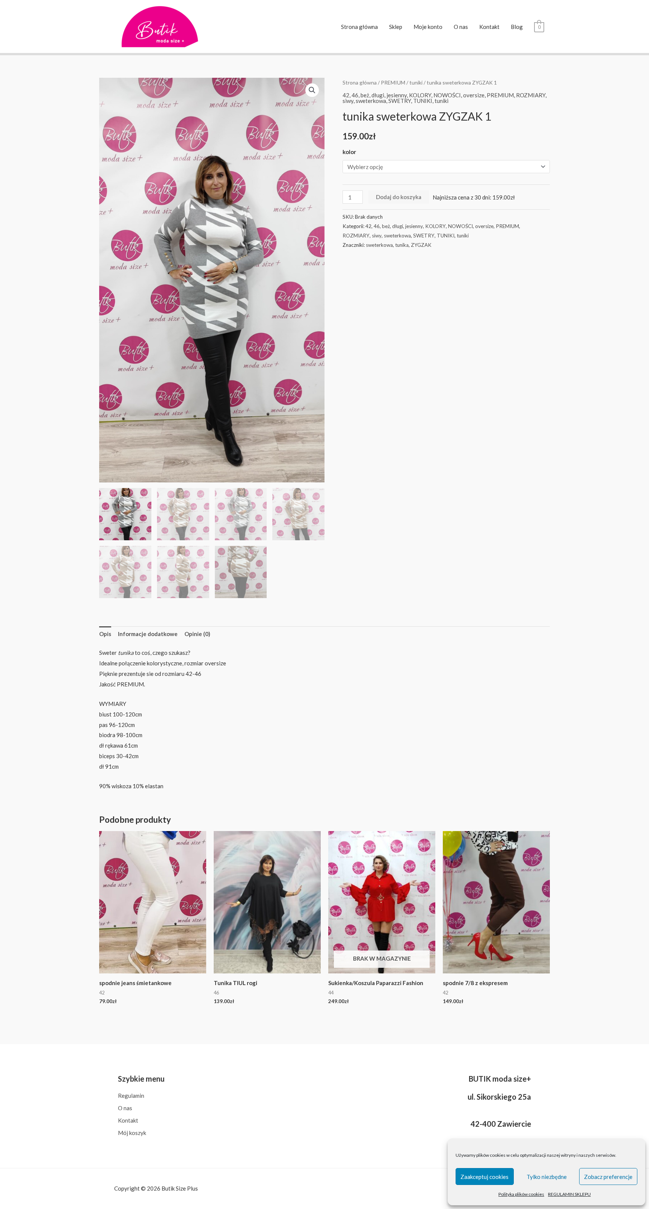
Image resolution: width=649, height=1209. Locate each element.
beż (365, 95)
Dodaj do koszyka (398, 196)
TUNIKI (422, 100)
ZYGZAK (421, 245)
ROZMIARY (530, 95)
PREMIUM (393, 82)
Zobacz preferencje (608, 1176)
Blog (517, 26)
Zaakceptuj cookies (484, 1176)
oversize (473, 95)
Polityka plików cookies (521, 1194)
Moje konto (428, 26)
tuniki (416, 82)
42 (346, 95)
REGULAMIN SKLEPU (569, 1194)
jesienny (396, 95)
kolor (349, 151)
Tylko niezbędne (547, 1176)
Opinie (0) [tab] (197, 633)
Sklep (395, 26)
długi (377, 95)
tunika (402, 245)
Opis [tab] (105, 633)
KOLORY (420, 95)
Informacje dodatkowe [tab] (148, 633)
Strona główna (359, 26)
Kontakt (489, 26)
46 (355, 95)
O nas (461, 26)
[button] (312, 90)
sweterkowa (371, 100)
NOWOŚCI (447, 95)
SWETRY (399, 100)
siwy (348, 100)
